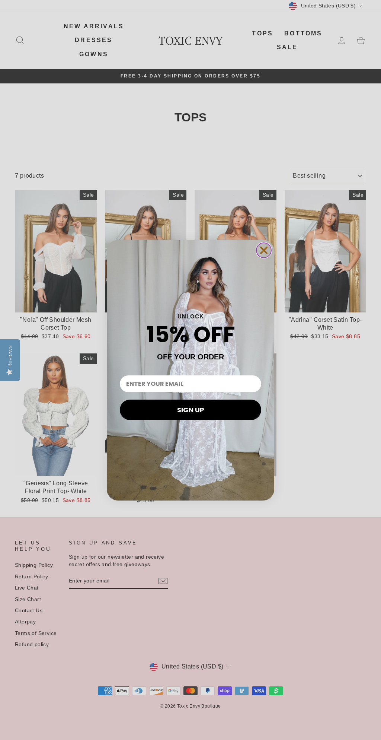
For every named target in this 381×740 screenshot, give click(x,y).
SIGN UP (190, 410)
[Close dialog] (263, 250)
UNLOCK (190, 316)
